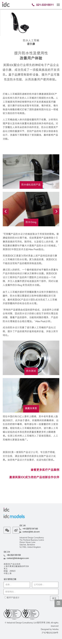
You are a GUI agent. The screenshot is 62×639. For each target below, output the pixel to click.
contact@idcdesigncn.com (18, 558)
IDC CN (7, 552)
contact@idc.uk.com (31, 532)
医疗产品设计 (13, 598)
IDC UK (22, 526)
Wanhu (55, 629)
